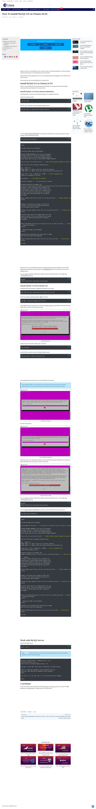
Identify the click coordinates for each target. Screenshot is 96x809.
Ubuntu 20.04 (45, 80)
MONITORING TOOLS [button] (35, 9)
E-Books (24, 1)
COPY (69, 100)
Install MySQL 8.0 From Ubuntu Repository (10, 44)
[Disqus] (45, 786)
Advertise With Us (10, 1)
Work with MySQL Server (7, 48)
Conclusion (4, 49)
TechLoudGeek (46, 9)
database (29, 711)
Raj (9, 17)
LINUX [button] (8, 9)
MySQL (22, 71)
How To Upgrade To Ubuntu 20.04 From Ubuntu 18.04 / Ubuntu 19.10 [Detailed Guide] (46, 754)
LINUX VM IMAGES (56, 9)
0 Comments (21, 17)
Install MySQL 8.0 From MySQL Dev (10, 46)
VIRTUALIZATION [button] (16, 9)
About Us (4, 1)
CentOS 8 (33, 44)
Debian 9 (46, 47)
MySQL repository (49, 305)
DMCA (21, 1)
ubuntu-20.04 (23, 711)
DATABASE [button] (25, 9)
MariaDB (57, 75)
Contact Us (17, 1)
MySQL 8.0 (37, 80)
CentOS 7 (45, 44)
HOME (4, 9)
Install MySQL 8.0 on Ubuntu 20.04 (9, 41)
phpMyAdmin (31, 688)
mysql (34, 711)
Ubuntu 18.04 (58, 44)
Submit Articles (30, 1)
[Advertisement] (11, 27)
